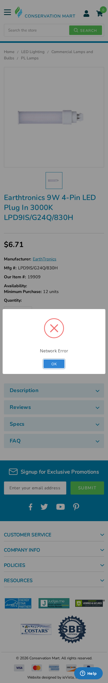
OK (54, 363)
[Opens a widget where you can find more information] (88, 673)
